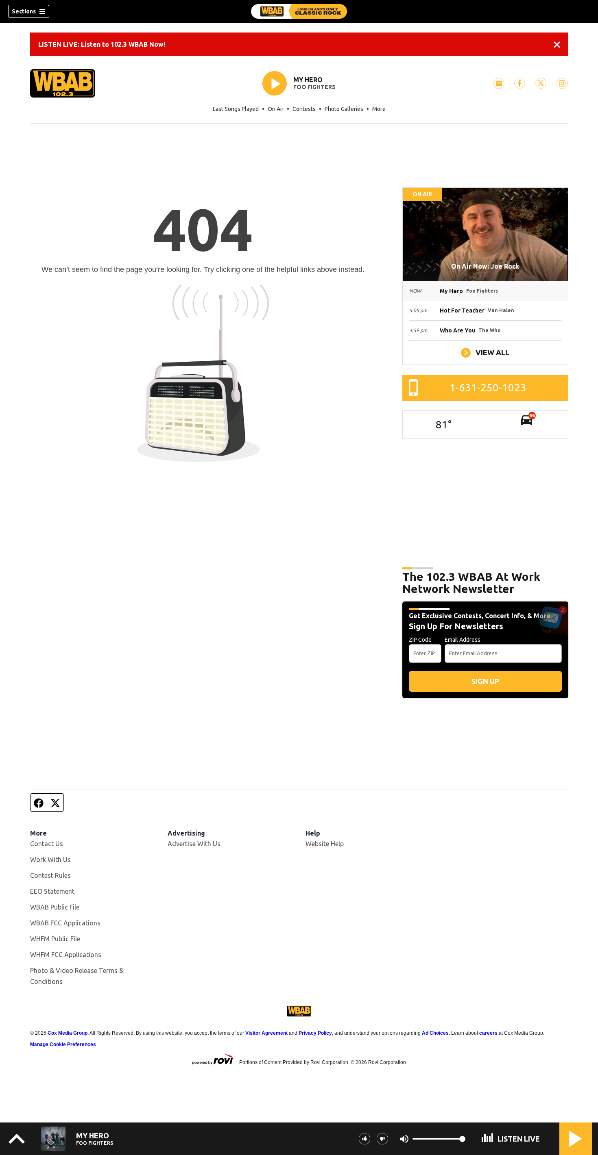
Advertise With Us (194, 843)
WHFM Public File (55, 938)
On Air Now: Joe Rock (485, 266)
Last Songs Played (236, 109)
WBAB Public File (54, 907)
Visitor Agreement (266, 1033)
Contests (304, 109)
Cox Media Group (67, 1033)
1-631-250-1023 (488, 387)
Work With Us (50, 859)
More (379, 109)
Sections (24, 11)
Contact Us (46, 843)
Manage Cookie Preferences (63, 1044)
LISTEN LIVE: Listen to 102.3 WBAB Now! (101, 44)
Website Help (325, 843)
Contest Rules (50, 875)
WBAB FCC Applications (65, 923)
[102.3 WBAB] (299, 11)
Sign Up (485, 681)
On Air (276, 109)
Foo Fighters (314, 87)
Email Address (462, 639)
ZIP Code (420, 639)
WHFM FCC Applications (65, 954)
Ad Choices (435, 1033)
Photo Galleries (344, 109)
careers (488, 1033)
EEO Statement (52, 891)
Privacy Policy (315, 1033)
